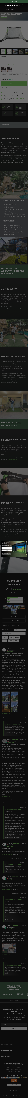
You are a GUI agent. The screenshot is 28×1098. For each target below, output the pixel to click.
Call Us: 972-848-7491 (14, 1)
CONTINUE (7, 550)
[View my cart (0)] (26, 5)
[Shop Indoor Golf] (13, 5)
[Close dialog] (26, 541)
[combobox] (22, 5)
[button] (1, 5)
